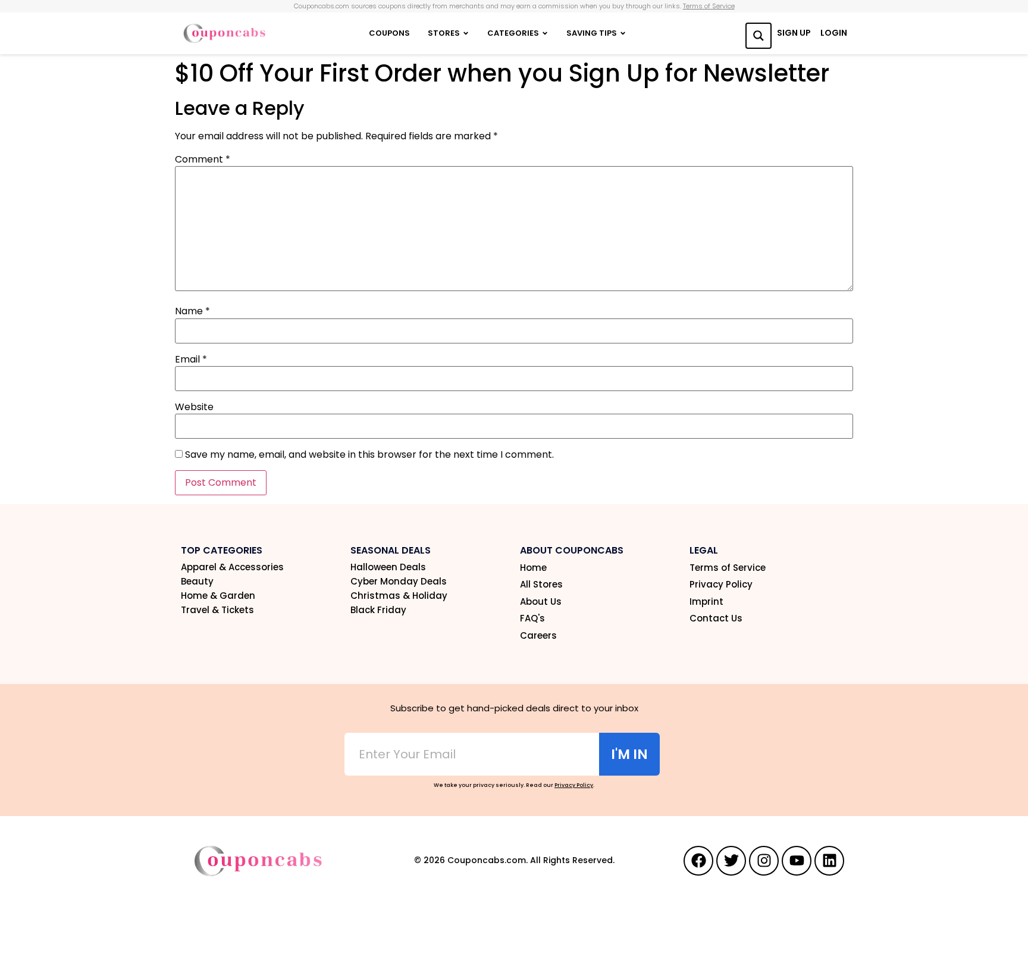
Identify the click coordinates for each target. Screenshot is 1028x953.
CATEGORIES (513, 33)
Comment (202, 159)
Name (192, 311)
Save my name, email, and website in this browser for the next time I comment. (369, 455)
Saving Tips (591, 33)
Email (191, 359)
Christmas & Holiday (398, 596)
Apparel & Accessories (232, 567)
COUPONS (389, 33)
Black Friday (378, 610)
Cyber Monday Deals (398, 582)
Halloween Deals (388, 567)
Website (194, 407)
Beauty (197, 582)
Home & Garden (218, 596)
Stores (444, 33)
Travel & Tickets (217, 610)
